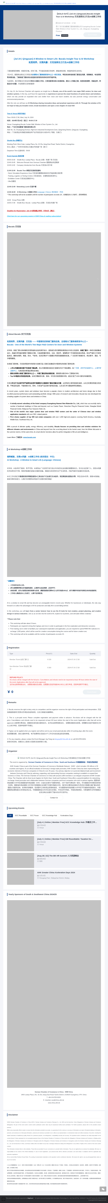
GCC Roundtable (21, 815)
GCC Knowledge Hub (49, 815)
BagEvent (30, 1198)
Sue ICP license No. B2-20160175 (96, 1198)
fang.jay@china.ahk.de (62, 739)
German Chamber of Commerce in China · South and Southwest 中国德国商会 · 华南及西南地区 (63, 762)
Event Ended (92, 35)
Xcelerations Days (66, 815)
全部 (9, 815)
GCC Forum (34, 815)
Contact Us (54, 798)
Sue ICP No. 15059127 (79, 1198)
